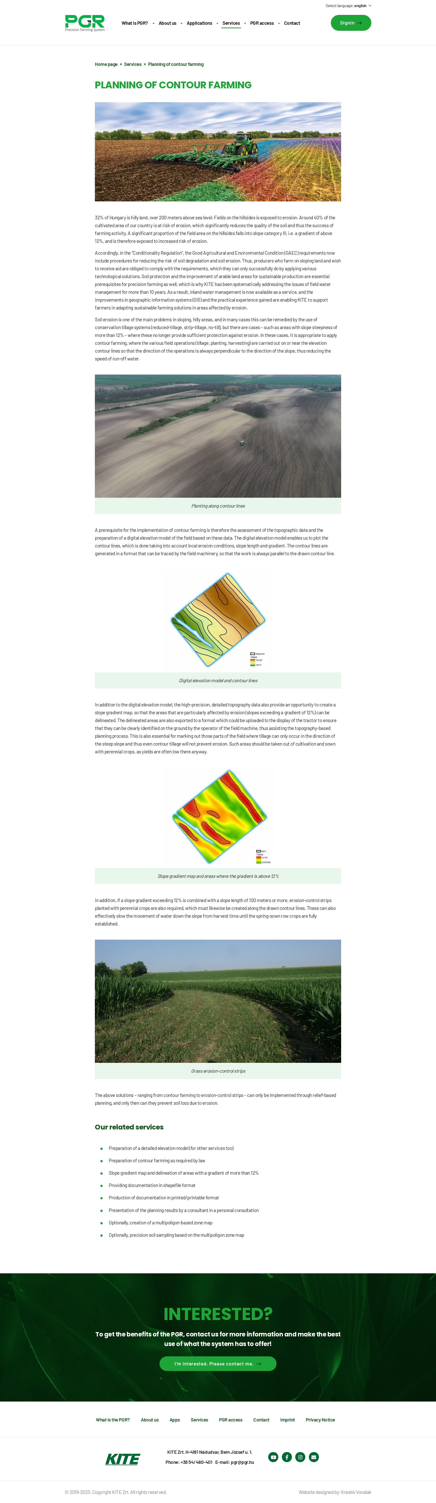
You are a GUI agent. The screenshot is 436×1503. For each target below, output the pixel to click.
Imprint (287, 1419)
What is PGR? (135, 23)
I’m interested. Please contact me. (214, 1363)
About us (167, 23)
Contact (292, 23)
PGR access (262, 23)
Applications (199, 23)
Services (231, 23)
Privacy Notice (320, 1419)
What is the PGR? (113, 1419)
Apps (175, 1419)
